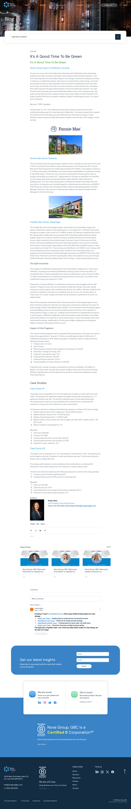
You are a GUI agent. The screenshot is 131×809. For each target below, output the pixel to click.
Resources (76, 747)
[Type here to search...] (118, 37)
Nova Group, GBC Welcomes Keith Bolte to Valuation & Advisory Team (34, 570)
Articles (32, 524)
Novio (75, 754)
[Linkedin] (39, 672)
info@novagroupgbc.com (13, 754)
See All (109, 547)
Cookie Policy (36, 770)
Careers (75, 750)
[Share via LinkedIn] (40, 530)
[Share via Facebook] (31, 530)
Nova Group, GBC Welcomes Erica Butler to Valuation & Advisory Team (65, 570)
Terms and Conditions (10, 770)
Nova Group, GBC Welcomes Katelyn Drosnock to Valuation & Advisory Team (96, 570)
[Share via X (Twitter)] (36, 530)
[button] (30, 5)
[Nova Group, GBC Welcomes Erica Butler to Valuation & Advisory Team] (66, 558)
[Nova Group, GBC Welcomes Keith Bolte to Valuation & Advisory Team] (34, 558)
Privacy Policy (25, 770)
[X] (107, 741)
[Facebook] (55, 672)
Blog (37, 524)
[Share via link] (45, 530)
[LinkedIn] (97, 741)
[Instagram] (44, 672)
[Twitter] (50, 672)
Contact (76, 757)
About (75, 740)
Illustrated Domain (122, 771)
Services (76, 744)
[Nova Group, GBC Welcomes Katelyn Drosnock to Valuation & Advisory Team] (97, 558)
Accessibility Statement (50, 770)
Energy (43, 524)
